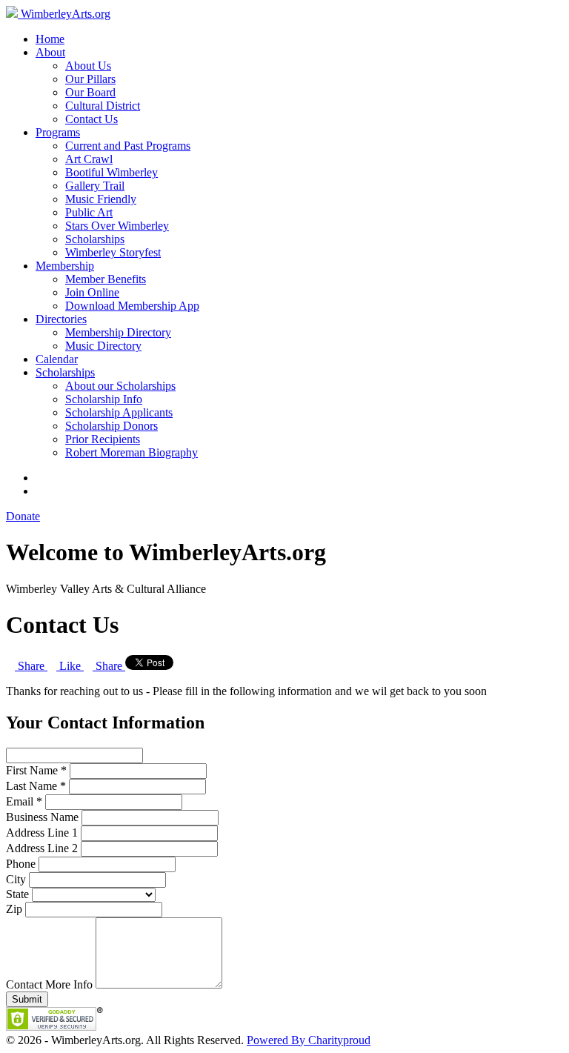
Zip (14, 909)
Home (50, 39)
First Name (32, 770)
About (50, 52)
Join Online (92, 292)
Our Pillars (90, 79)
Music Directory (103, 345)
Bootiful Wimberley (111, 172)
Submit (27, 999)
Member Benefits (105, 279)
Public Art (89, 212)
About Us (88, 65)
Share (31, 666)
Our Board (90, 92)
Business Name (42, 817)
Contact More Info (51, 984)
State (17, 894)
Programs (58, 132)
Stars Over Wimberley (117, 225)
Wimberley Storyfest (113, 252)
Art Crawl (89, 159)
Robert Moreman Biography (131, 452)
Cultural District (102, 105)
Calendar (57, 359)
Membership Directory (118, 332)
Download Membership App (132, 305)
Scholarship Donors (111, 425)
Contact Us (91, 119)
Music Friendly (100, 199)
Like (70, 666)
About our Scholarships (120, 385)
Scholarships (94, 239)
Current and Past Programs (127, 145)
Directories (61, 319)
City (16, 879)
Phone (21, 863)
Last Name (31, 786)
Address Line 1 (42, 832)
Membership (65, 265)
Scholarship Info (103, 399)
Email (19, 801)
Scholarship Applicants (119, 412)
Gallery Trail (94, 185)
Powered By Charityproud (308, 1040)
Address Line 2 (42, 848)
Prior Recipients (102, 439)
